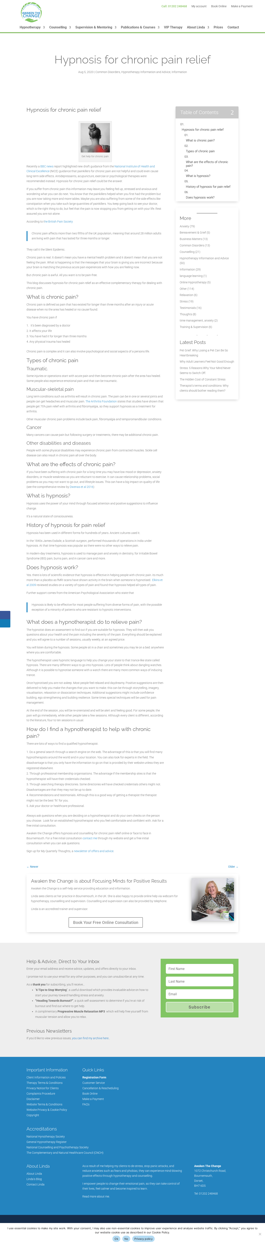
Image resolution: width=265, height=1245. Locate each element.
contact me (90, 838)
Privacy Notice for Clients (42, 1088)
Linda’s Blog (34, 1179)
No (126, 1238)
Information (179, 72)
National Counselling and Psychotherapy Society (57, 1147)
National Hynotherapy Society (45, 1136)
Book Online (218, 6)
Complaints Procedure (40, 1093)
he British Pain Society (59, 221)
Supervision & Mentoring (93, 27)
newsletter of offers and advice (93, 851)
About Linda (196, 27)
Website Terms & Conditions (44, 1104)
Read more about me (95, 1196)
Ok (116, 1238)
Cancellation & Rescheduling (100, 1088)
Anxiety (184, 226)
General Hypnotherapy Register (46, 1142)
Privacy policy (143, 1238)
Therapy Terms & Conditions (44, 1082)
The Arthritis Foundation (101, 401)
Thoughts (186, 314)
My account (199, 6)
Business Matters (191, 239)
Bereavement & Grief (193, 232)
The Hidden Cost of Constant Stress (202, 379)
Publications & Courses (138, 27)
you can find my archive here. (90, 1038)
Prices (218, 27)
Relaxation (186, 295)
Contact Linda (35, 1184)
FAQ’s (85, 1104)
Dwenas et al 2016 (81, 486)
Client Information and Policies (46, 1077)
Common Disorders (107, 72)
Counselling (58, 27)
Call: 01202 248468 (174, 6)
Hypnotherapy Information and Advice (145, 72)
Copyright (32, 1115)
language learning (191, 276)
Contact (233, 27)
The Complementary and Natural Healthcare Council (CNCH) (65, 1152)
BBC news (46, 166)
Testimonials (188, 307)
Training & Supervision (194, 327)
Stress (184, 301)
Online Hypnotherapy (193, 282)
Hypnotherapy (30, 27)
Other (183, 288)
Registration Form (94, 1077)
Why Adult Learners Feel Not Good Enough (207, 361)
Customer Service (93, 1082)
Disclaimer (33, 1099)
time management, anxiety (197, 320)
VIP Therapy (173, 27)
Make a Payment (242, 6)
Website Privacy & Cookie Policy (46, 1109)
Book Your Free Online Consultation (105, 922)
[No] (260, 1234)
